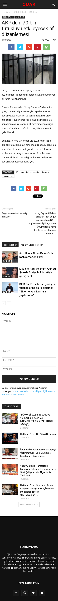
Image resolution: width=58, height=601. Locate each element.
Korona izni (8, 176)
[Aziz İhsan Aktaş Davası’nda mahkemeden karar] (10, 257)
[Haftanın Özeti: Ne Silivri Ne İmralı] (10, 438)
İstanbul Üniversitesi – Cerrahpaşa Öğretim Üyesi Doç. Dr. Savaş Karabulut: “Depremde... (38, 452)
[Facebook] (16, 593)
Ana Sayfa (6, 12)
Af (17, 172)
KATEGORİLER (20, 12)
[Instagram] (24, 593)
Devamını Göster (28, 504)
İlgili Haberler (10, 245)
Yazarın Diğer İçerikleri (31, 245)
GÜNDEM (33, 12)
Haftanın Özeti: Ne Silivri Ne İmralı (38, 434)
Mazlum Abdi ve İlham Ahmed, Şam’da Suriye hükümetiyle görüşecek (37, 272)
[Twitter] (33, 593)
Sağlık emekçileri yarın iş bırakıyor (14, 215)
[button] (53, 4)
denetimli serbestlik (30, 172)
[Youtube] (42, 593)
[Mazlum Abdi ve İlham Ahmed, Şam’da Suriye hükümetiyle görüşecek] (10, 272)
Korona (45, 172)
